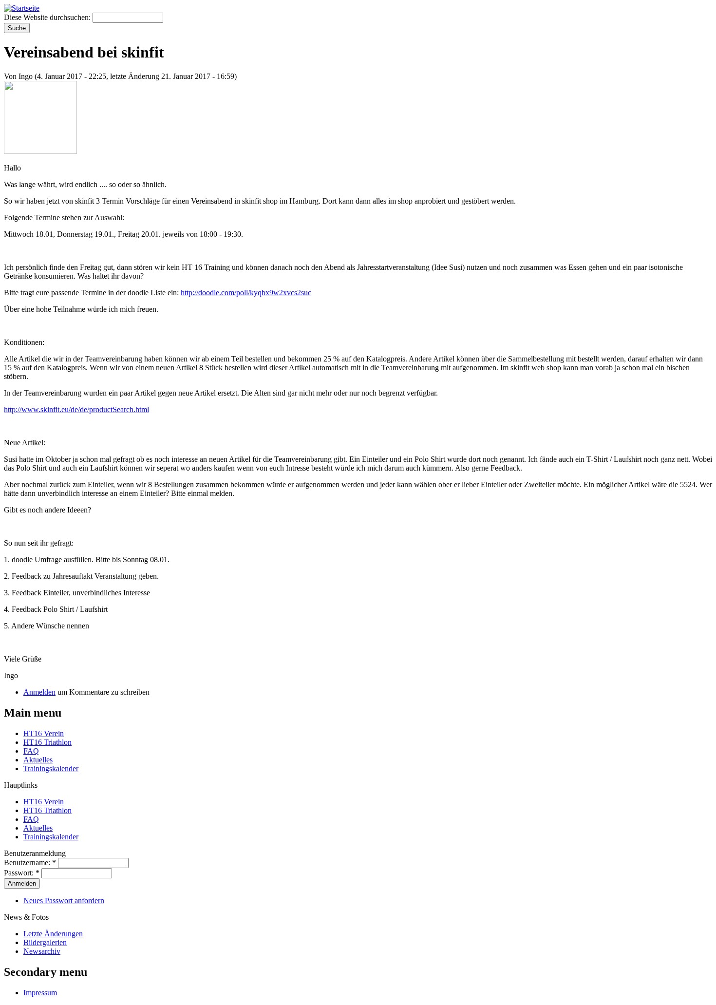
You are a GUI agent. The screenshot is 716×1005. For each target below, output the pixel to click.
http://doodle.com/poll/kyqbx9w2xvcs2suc (246, 292)
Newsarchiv (41, 951)
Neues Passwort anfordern (63, 900)
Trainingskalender (50, 768)
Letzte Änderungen (53, 933)
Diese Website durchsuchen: (48, 17)
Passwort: (21, 873)
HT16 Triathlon (47, 742)
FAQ (31, 751)
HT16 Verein (43, 733)
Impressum (40, 992)
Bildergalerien (45, 942)
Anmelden (39, 692)
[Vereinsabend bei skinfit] (40, 151)
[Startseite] (21, 8)
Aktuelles (38, 760)
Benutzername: (30, 862)
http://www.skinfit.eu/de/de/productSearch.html (76, 409)
